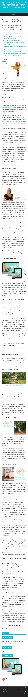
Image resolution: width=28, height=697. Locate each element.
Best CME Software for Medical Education (14, 46)
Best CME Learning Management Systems (15, 33)
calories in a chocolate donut (9, 107)
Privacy (6, 689)
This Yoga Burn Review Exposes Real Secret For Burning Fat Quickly (13, 20)
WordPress (24, 693)
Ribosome (23, 688)
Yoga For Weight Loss (8, 628)
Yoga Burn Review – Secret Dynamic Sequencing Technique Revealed (14, 3)
